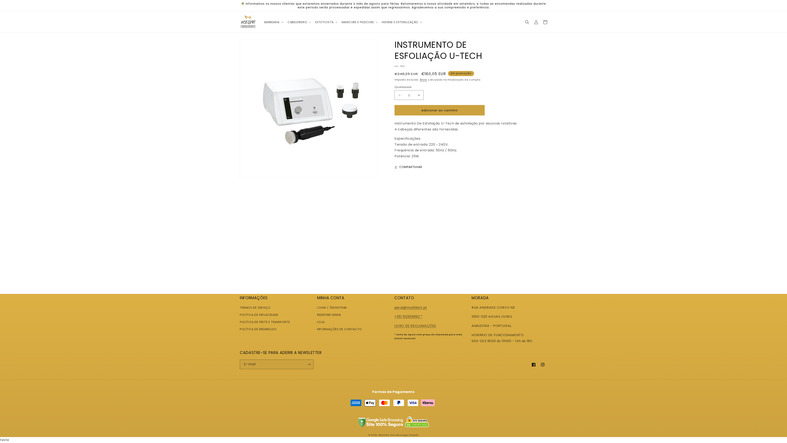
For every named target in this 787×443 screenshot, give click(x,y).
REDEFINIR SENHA (329, 315)
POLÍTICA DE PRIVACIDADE (259, 315)
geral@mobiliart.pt (410, 307)
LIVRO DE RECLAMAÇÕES (415, 325)
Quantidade (403, 87)
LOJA (320, 322)
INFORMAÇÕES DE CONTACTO (339, 329)
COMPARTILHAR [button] (410, 167)
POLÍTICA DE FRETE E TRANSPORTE (265, 322)
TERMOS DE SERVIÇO (255, 308)
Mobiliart (384, 435)
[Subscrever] (308, 364)
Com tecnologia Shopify (404, 435)
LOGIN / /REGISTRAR (332, 308)
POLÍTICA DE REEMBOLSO (258, 329)
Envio (423, 79)
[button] (273, 22)
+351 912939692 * (408, 316)
